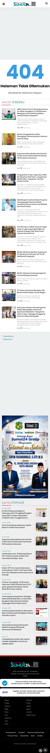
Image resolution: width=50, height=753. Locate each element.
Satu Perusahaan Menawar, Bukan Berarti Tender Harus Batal (16, 526)
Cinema (8, 718)
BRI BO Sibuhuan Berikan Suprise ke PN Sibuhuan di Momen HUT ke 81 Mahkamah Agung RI (32, 254)
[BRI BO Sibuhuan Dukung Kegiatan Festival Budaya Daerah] (9, 283)
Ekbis (6, 709)
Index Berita (8, 336)
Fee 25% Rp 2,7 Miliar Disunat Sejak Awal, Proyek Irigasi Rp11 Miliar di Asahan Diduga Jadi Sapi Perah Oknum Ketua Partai (32, 230)
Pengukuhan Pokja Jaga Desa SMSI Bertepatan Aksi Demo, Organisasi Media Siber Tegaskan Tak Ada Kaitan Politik (32, 178)
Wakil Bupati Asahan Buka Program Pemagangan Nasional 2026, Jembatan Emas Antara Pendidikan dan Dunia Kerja (32, 203)
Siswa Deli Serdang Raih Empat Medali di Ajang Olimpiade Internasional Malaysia (15, 627)
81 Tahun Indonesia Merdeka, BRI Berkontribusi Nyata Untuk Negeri (31, 291)
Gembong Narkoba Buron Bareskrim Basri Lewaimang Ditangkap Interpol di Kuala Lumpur (17, 613)
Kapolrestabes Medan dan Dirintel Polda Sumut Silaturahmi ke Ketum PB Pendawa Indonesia (32, 155)
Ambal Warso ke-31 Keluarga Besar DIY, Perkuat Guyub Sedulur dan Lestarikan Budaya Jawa (17, 556)
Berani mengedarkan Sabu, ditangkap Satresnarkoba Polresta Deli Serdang (32, 136)
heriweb (33, 744)
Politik (7, 703)
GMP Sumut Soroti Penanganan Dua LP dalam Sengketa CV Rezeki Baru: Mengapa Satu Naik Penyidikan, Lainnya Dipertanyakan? (32, 112)
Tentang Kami (11, 733)
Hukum (7, 706)
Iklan (33, 736)
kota (18, 147)
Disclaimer (24, 736)
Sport (28, 709)
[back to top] (45, 750)
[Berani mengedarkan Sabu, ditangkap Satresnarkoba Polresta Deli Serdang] (9, 144)
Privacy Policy (13, 736)
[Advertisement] (25, 32)
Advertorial (30, 715)
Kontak (40, 736)
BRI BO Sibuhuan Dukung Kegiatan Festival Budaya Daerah (31, 274)
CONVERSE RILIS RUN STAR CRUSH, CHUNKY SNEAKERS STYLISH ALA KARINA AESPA (16, 641)
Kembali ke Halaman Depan (25, 92)
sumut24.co (23, 744)
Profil (28, 703)
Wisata (29, 700)
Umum (29, 712)
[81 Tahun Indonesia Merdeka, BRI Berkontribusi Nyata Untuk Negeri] (9, 300)
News (19, 128)
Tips (6, 721)
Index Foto (7, 339)
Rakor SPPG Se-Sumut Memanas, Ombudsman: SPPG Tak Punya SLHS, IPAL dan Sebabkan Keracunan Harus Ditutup (17, 571)
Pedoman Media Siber (35, 733)
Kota (6, 712)
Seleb (28, 706)
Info (6, 715)
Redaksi (22, 733)
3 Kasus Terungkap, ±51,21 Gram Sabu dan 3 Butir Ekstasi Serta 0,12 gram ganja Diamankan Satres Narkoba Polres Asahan (16, 585)
